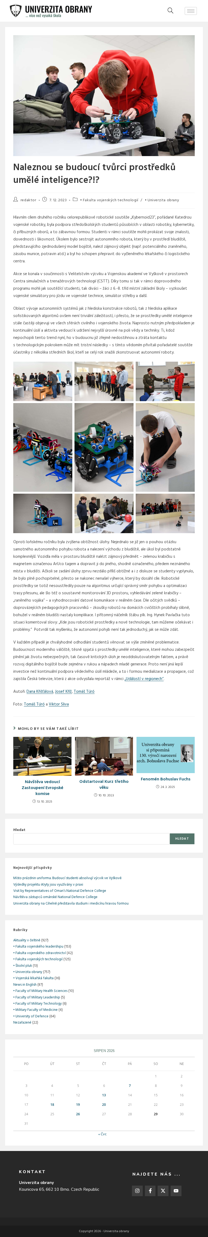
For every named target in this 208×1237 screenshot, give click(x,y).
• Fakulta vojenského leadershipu (38, 946)
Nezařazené (22, 1022)
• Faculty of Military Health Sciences (40, 991)
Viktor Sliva (59, 704)
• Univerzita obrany (162, 200)
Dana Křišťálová (40, 691)
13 (104, 1095)
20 (104, 1104)
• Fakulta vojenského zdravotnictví (39, 953)
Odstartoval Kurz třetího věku (104, 785)
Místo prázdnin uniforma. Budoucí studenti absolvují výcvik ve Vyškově (67, 878)
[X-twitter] (163, 1191)
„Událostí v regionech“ (144, 679)
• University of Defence (30, 1016)
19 (78, 1104)
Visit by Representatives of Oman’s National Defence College (59, 891)
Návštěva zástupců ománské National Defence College (55, 897)
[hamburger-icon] (191, 11)
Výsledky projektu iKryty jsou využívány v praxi (48, 885)
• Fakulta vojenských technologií (109, 200)
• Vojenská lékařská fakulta (33, 978)
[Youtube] (176, 1191)
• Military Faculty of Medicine (35, 1010)
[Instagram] (137, 1191)
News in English (25, 985)
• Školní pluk (22, 966)
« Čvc (102, 1134)
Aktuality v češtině (26, 940)
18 (52, 1104)
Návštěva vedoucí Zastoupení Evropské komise (42, 788)
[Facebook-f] (150, 1191)
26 (78, 1114)
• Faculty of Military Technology (37, 1004)
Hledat (19, 830)
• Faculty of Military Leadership (36, 997)
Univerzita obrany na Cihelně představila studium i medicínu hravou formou (71, 903)
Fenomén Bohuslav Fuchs (165, 779)
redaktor (28, 200)
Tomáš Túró (84, 691)
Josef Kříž (63, 691)
